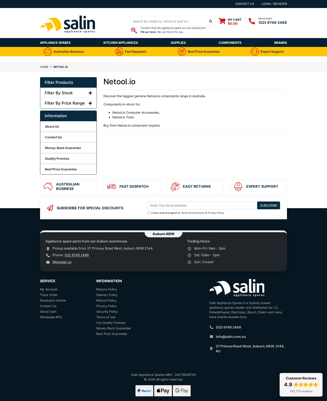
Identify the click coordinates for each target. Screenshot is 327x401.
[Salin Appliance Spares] (68, 36)
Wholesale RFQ (51, 317)
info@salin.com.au (231, 337)
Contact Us (48, 306)
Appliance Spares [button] (55, 42)
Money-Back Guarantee (113, 328)
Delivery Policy (107, 295)
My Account (48, 289)
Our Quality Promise (110, 322)
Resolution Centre (53, 300)
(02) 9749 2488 (272, 22)
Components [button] (230, 42)
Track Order (49, 295)
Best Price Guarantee (111, 334)
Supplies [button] (178, 42)
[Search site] (210, 21)
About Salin (48, 311)
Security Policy (107, 311)
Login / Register (274, 4)
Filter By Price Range (65, 103)
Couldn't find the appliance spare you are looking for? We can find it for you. (173, 30)
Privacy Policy (216, 212)
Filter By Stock (59, 93)
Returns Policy (106, 289)
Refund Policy (106, 300)
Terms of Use (105, 317)
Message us (61, 262)
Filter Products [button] (59, 82)
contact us (244, 4)
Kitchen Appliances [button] (120, 42)
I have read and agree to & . (188, 212)
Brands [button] (280, 42)
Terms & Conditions (192, 212)
